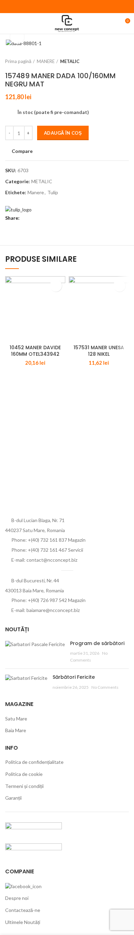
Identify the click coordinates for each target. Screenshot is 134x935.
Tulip (52, 192)
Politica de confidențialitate (34, 762)
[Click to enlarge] (17, 37)
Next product (125, 61)
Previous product (111, 61)
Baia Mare (15, 730)
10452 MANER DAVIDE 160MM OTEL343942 (35, 351)
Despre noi (17, 898)
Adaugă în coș (63, 133)
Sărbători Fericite (74, 677)
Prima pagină (18, 61)
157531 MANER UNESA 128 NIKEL (99, 351)
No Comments (105, 687)
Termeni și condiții (24, 786)
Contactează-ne (22, 910)
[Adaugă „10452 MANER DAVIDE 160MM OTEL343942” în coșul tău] (56, 286)
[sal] (33, 829)
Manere (35, 192)
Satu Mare (16, 718)
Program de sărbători (97, 643)
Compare (22, 151)
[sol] (33, 850)
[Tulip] (18, 209)
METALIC (69, 61)
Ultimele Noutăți (22, 922)
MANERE (46, 61)
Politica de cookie (24, 774)
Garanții (13, 798)
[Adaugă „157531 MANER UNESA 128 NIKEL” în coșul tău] (119, 286)
